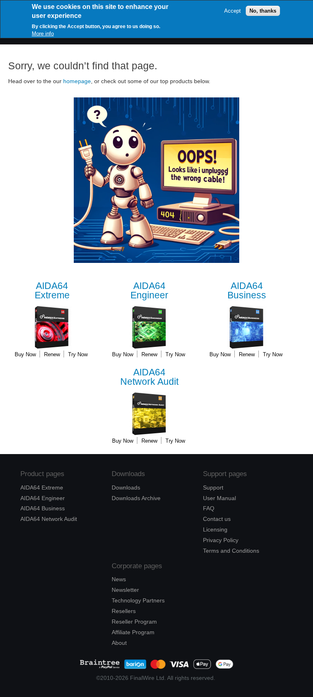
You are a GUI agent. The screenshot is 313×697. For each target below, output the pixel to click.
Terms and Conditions (231, 550)
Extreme (52, 290)
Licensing (215, 529)
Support (213, 487)
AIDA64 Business (42, 508)
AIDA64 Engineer (42, 498)
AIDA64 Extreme (41, 487)
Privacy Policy (220, 540)
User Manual (219, 498)
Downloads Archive (136, 498)
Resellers (124, 611)
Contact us (217, 519)
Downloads (126, 487)
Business (246, 290)
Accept (232, 11)
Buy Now (25, 354)
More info (43, 34)
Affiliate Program (133, 632)
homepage (77, 81)
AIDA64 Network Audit (48, 519)
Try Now (78, 354)
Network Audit (149, 377)
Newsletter (125, 590)
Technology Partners (138, 600)
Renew (52, 354)
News (119, 579)
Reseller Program (134, 621)
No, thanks (262, 11)
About (119, 643)
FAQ (208, 508)
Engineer (149, 290)
